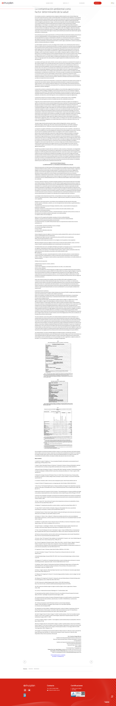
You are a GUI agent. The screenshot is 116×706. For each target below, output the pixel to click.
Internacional (31, 668)
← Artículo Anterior (24, 661)
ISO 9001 (74, 689)
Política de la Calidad (76, 688)
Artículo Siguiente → (91, 661)
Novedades (82, 3)
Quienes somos (49, 3)
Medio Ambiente (36, 668)
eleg (112, 3)
